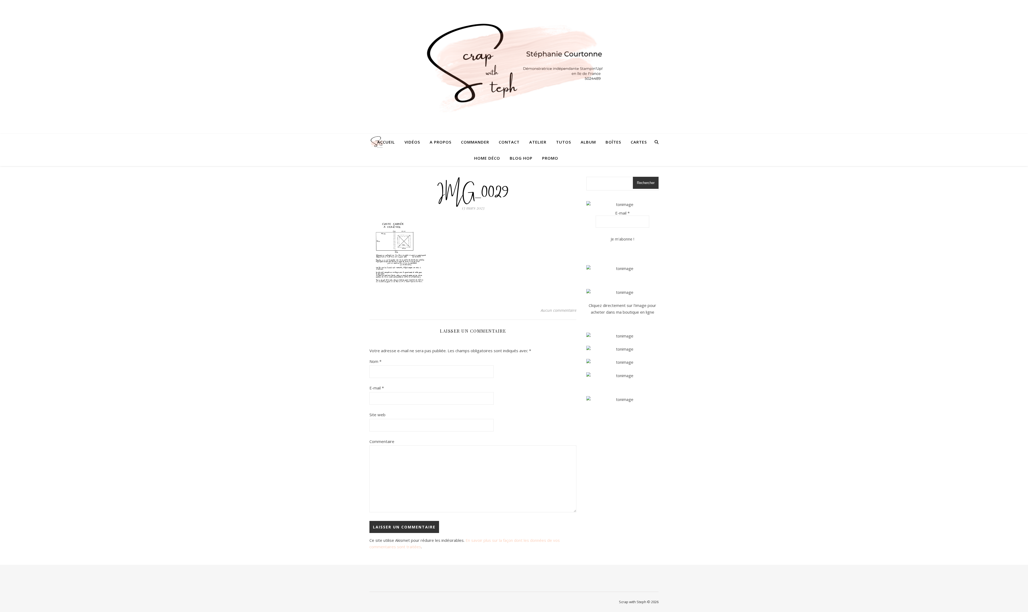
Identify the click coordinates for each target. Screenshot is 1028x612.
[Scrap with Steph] (514, 67)
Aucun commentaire (558, 310)
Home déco (487, 158)
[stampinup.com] (622, 268)
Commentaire (381, 441)
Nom (375, 361)
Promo (550, 158)
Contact (509, 142)
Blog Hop (521, 158)
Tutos (563, 142)
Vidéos (412, 142)
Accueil (386, 142)
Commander (475, 142)
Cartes (639, 142)
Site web (377, 414)
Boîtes (613, 142)
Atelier (537, 142)
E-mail (376, 388)
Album (588, 142)
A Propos (440, 142)
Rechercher (646, 183)
